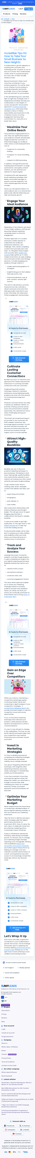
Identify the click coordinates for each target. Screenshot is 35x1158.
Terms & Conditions (8, 1062)
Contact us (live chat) (9, 1065)
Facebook (10, 1126)
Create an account (8, 1033)
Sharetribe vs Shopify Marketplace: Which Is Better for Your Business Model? (17, 1083)
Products (6, 14)
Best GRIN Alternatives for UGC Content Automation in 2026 (15, 1089)
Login (3, 1029)
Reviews (23, 14)
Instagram (11, 1129)
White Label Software (9, 1072)
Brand (4, 1050)
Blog (13, 19)
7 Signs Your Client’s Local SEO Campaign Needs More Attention (15, 1106)
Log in (21, 9)
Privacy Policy (6, 1058)
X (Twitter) (26, 1126)
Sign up (30, 9)
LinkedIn (26, 1129)
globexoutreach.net (11, 525)
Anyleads (6, 19)
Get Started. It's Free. (20, 359)
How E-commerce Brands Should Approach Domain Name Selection (16, 1094)
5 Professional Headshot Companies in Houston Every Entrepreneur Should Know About (15, 1112)
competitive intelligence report (15, 708)
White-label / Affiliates (10, 1047)
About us (4, 1043)
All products (6, 1010)
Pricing (15, 14)
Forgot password (7, 1036)
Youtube (18, 1134)
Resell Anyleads (7, 1076)
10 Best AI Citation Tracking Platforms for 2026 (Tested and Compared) (17, 1100)
